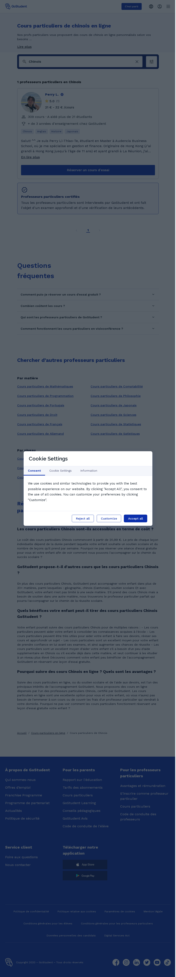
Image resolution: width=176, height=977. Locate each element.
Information (88, 470)
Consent (34, 470)
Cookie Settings (60, 470)
